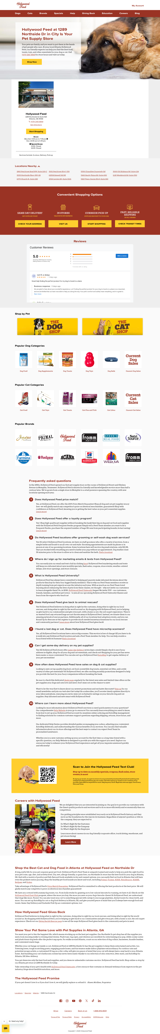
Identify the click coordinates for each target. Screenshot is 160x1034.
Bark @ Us (82, 1010)
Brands (43, 13)
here (86, 564)
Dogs (17, 13)
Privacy (76, 1017)
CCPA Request (98, 1017)
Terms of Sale (67, 1017)
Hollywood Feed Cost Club (26, 895)
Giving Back (88, 13)
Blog (137, 13)
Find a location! (106, 552)
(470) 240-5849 (28, 55)
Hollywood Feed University (81, 590)
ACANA (136, 880)
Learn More (70, 842)
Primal (104, 880)
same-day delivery (76, 650)
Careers (123, 13)
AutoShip (102, 655)
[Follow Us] (61, 1002)
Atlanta (36, 993)
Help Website (60, 710)
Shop (55, 1010)
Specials (58, 13)
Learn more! (41, 512)
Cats (30, 13)
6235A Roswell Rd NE (57, 175)
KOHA (117, 880)
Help (72, 13)
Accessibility (86, 1017)
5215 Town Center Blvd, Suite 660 (94, 179)
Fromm (111, 880)
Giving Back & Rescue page (50, 921)
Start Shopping (36, 131)
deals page (69, 680)
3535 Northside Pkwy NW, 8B (29, 175)
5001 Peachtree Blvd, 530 (59, 171)
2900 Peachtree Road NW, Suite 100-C (32, 171)
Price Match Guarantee (57, 886)
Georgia (28, 993)
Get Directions (36, 125)
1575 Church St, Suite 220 (27, 179)
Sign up (118, 689)
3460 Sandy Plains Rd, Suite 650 (94, 175)
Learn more (64, 622)
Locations (18, 993)
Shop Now (32, 61)
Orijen (29, 882)
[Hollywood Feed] (23, 5)
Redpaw (18, 882)
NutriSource (126, 880)
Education (107, 13)
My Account (138, 5)
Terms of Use (55, 1017)
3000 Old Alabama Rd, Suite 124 (126, 171)
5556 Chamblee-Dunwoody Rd (93, 171)
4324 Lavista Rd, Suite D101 (60, 179)
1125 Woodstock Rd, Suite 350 (125, 175)
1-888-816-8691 (100, 1010)
